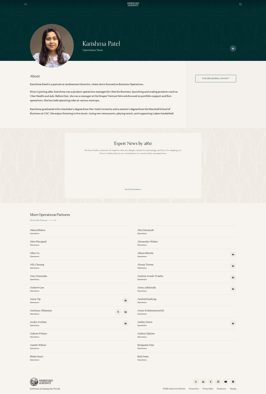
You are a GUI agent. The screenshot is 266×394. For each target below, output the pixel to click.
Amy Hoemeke (38, 276)
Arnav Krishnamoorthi (150, 310)
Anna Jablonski (146, 287)
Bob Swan (143, 356)
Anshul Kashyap (147, 299)
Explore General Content (215, 78)
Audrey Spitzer (146, 333)
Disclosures (221, 389)
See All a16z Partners (38, 220)
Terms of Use (194, 389)
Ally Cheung (37, 264)
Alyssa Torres (145, 264)
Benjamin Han (145, 344)
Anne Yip (35, 299)
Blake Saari (36, 356)
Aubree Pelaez (38, 333)
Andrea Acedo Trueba (150, 276)
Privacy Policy (208, 389)
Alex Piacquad (38, 241)
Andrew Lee (37, 287)
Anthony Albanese (41, 310)
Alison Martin (145, 253)
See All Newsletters (133, 189)
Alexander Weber (147, 241)
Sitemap (233, 389)
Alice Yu (34, 253)
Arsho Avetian (38, 321)
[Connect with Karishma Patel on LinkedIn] (233, 48)
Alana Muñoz (37, 230)
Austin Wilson (38, 344)
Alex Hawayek (145, 230)
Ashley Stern (144, 321)
